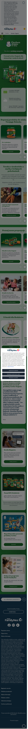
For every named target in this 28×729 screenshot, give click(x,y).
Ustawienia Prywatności (13, 370)
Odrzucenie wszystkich (13, 377)
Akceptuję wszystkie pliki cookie (13, 374)
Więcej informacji (10, 366)
